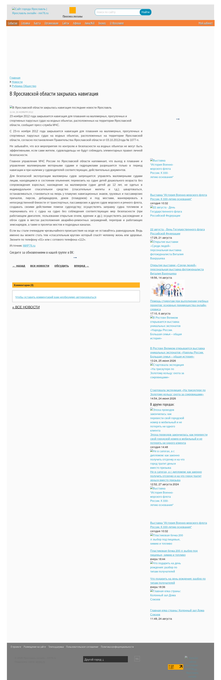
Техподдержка (56, 646)
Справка (25, 23)
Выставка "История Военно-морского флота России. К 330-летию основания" (178, 197)
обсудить (61, 265)
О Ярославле (117, 23)
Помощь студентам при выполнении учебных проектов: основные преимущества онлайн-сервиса (179, 305)
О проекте (16, 646)
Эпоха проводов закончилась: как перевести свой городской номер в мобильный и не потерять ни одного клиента (179, 439)
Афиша (77, 23)
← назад (18, 265)
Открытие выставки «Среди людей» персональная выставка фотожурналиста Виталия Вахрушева (177, 269)
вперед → (81, 265)
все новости (39, 265)
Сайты (65, 23)
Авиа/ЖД (90, 23)
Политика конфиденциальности (117, 646)
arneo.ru (40, 661)
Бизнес (102, 23)
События (12, 23)
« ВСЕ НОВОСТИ (26, 307)
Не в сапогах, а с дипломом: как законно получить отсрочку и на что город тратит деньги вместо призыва (176, 476)
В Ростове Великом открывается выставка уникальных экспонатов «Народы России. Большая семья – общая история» (177, 352)
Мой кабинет (206, 23)
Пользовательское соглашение (82, 646)
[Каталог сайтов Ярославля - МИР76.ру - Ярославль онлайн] (192, 666)
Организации (51, 23)
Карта (37, 23)
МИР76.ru (29, 245)
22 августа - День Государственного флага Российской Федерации (177, 231)
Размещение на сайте (35, 646)
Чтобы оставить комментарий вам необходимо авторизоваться (55, 297)
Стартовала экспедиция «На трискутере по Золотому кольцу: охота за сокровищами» (178, 392)
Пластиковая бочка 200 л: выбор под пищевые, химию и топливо (174, 553)
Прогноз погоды (73, 16)
